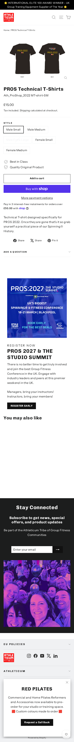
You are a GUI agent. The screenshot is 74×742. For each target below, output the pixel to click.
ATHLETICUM (15, 671)
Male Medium (36, 129)
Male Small (13, 129)
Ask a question (15, 252)
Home (6, 30)
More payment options (37, 198)
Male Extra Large (17, 139)
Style (8, 123)
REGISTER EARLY (22, 405)
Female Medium (16, 150)
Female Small (44, 139)
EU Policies (14, 644)
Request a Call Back (37, 722)
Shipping (25, 110)
